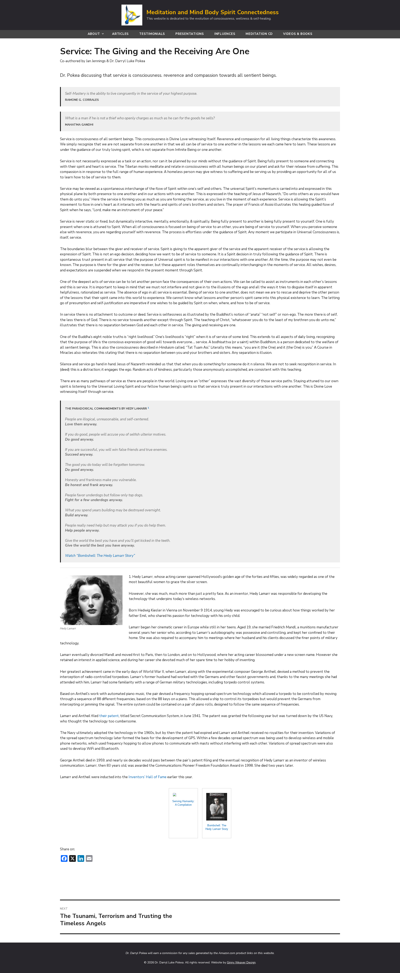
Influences (224, 34)
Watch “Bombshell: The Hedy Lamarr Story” (100, 555)
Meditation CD (259, 34)
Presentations (189, 34)
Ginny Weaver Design (241, 962)
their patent (109, 715)
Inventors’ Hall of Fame (147, 777)
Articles (120, 34)
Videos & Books (297, 34)
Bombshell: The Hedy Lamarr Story (216, 827)
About (94, 34)
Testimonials (152, 34)
